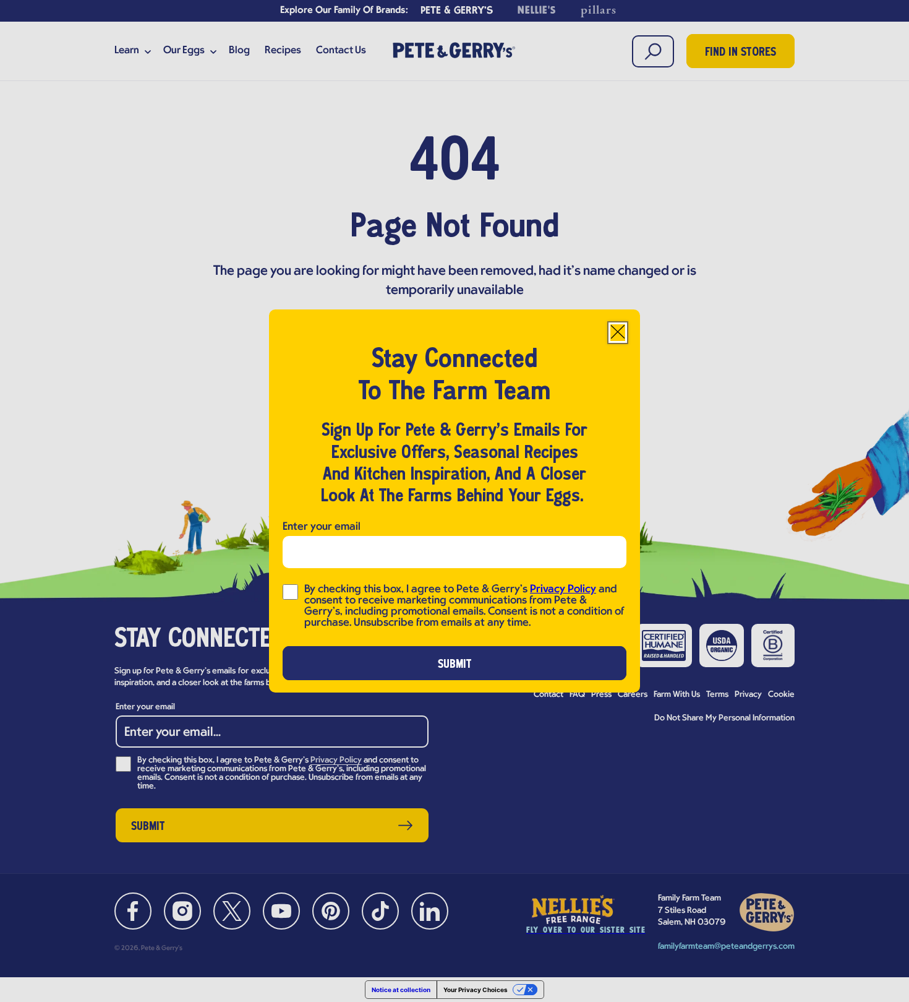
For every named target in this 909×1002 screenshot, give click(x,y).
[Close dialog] (617, 332)
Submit (455, 664)
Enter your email (322, 527)
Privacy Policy (563, 589)
